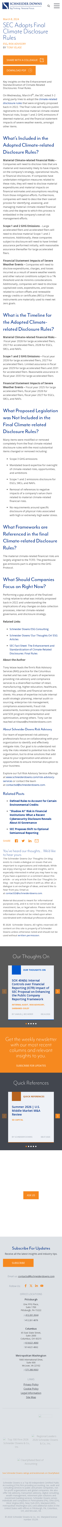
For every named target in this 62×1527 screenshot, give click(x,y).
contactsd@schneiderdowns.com (25, 785)
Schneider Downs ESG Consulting (29, 629)
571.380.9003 (31, 1369)
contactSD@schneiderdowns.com (24, 893)
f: (24, 1320)
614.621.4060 (31, 1342)
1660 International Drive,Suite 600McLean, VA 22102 (31, 1362)
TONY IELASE (14, 47)
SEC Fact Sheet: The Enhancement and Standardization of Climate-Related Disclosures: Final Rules (32, 649)
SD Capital (17, 1119)
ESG (5, 43)
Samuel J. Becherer (24, 1014)
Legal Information (31, 1393)
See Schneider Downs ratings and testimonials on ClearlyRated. (31, 1473)
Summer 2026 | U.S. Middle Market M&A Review (31, 1117)
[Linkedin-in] (36, 1285)
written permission (28, 935)
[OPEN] (48, 6)
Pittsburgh (31, 1299)
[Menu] (57, 6)
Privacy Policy (31, 1384)
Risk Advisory (36, 1004)
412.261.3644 (31, 1315)
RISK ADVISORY (17, 43)
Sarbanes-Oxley (20, 1008)
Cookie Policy (31, 1388)
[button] (16, 840)
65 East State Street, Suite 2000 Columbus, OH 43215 (31, 1335)
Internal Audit (20, 1004)
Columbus (31, 1328)
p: (24, 1315)
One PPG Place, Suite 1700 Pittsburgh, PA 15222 (31, 1307)
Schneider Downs (24, 1136)
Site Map (31, 1397)
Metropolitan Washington (31, 1355)
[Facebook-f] (25, 1285)
